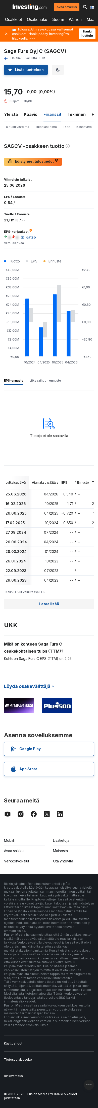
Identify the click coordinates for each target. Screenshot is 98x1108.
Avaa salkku (14, 851)
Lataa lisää (49, 604)
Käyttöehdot (13, 1043)
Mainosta (60, 851)
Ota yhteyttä (63, 861)
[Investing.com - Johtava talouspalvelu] (29, 7)
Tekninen (76, 114)
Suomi (58, 19)
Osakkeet (13, 19)
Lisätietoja (61, 840)
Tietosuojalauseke (18, 1059)
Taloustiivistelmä (16, 127)
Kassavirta (84, 127)
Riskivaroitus (13, 1076)
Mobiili (9, 840)
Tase (66, 127)
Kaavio (30, 114)
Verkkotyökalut (16, 861)
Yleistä (11, 114)
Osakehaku (37, 19)
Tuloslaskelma (46, 127)
